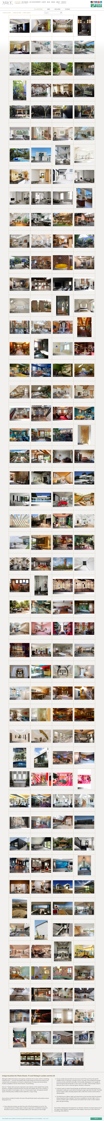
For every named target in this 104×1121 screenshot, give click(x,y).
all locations (38, 9)
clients (44, 2)
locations (18, 2)
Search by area (17, 12)
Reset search (27, 12)
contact (63, 2)
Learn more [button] (45, 1118)
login (59, 3)
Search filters (7, 12)
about (58, 2)
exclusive (57, 9)
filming (22, 3)
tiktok (92, 2)
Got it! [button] (96, 1118)
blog (48, 2)
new (48, 9)
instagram (94, 2)
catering (25, 3)
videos (53, 2)
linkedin (101, 2)
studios (67, 9)
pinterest (99, 2)
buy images (25, 2)
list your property (35, 2)
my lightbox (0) (63, 3)
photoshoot (18, 3)
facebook (96, 2)
